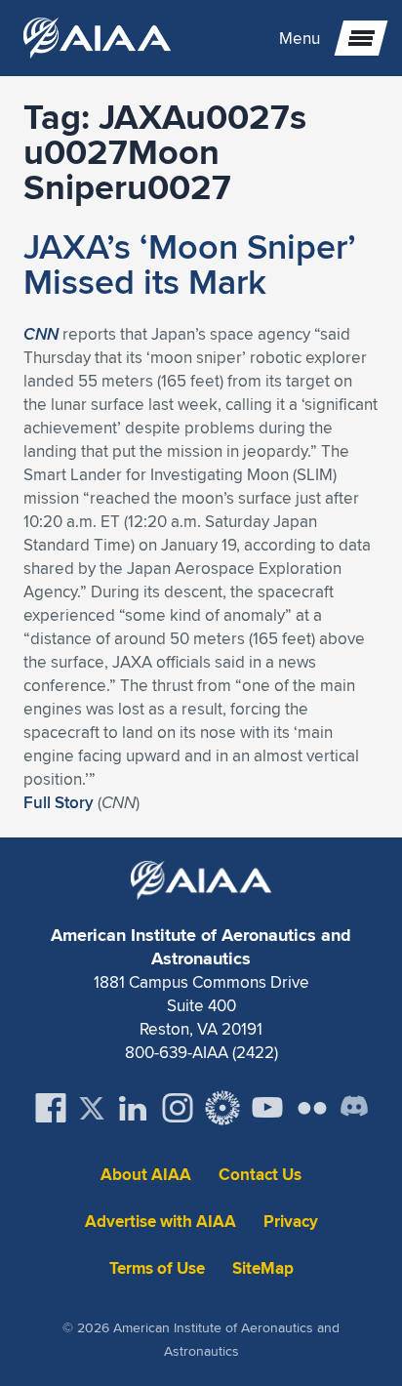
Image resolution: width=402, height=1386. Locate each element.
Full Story (58, 802)
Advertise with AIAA (160, 1221)
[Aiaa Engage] (222, 1107)
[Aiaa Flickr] (312, 1107)
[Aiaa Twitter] (91, 1108)
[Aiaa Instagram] (177, 1107)
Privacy (290, 1221)
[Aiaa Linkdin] (132, 1107)
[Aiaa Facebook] (50, 1107)
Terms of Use (157, 1268)
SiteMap (263, 1268)
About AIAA (145, 1174)
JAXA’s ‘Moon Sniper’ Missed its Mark (189, 263)
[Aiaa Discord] (354, 1107)
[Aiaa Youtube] (267, 1107)
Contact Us (260, 1174)
